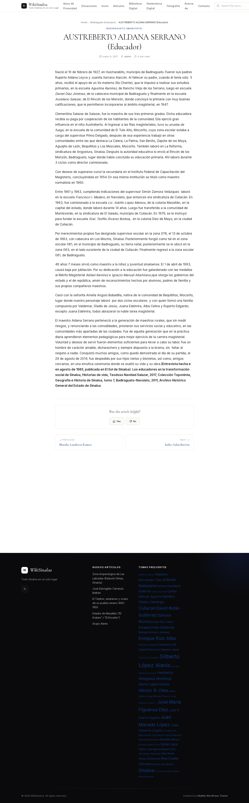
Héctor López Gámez (154, 684)
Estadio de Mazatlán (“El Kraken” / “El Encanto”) (106, 615)
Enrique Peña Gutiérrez (156, 627)
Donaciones (89, 5)
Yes (118, 421)
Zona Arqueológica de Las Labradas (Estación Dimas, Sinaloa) (108, 578)
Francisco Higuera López (163, 649)
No (134, 421)
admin (127, 56)
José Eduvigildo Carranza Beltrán (107, 590)
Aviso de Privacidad (70, 6)
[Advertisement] (124, 493)
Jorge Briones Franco (158, 696)
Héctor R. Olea (153, 690)
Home (84, 22)
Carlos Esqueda (159, 591)
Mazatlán (165, 739)
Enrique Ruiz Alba (157, 638)
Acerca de (189, 6)
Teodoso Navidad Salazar (167, 771)
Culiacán (147, 608)
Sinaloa (146, 770)
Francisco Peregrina (149, 657)
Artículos (118, 5)
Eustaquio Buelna (148, 644)
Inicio (105, 5)
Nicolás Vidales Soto (149, 744)
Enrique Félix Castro (161, 621)
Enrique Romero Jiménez (154, 632)
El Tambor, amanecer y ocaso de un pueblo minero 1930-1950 (110, 603)
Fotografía (173, 5)
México (176, 739)
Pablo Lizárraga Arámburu (154, 749)
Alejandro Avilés (146, 575)
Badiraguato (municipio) (103, 22)
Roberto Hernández (162, 764)
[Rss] (24, 588)
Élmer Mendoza (146, 776)
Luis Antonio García (162, 735)
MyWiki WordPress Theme (213, 795)
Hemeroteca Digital (154, 6)
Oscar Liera (169, 744)
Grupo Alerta (100, 623)
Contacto (204, 5)
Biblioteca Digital (135, 6)
